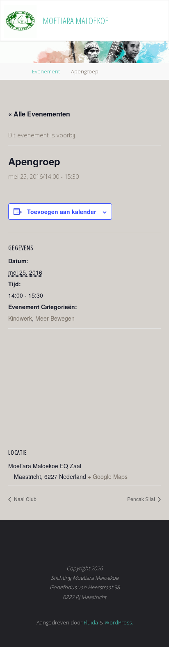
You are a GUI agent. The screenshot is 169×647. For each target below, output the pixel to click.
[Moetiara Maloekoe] (20, 21)
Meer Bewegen (55, 318)
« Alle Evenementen (39, 113)
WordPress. (119, 622)
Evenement (46, 71)
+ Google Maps (108, 476)
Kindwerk (20, 318)
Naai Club (25, 498)
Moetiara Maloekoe (76, 21)
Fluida (90, 622)
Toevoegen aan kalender (61, 211)
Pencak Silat (141, 498)
